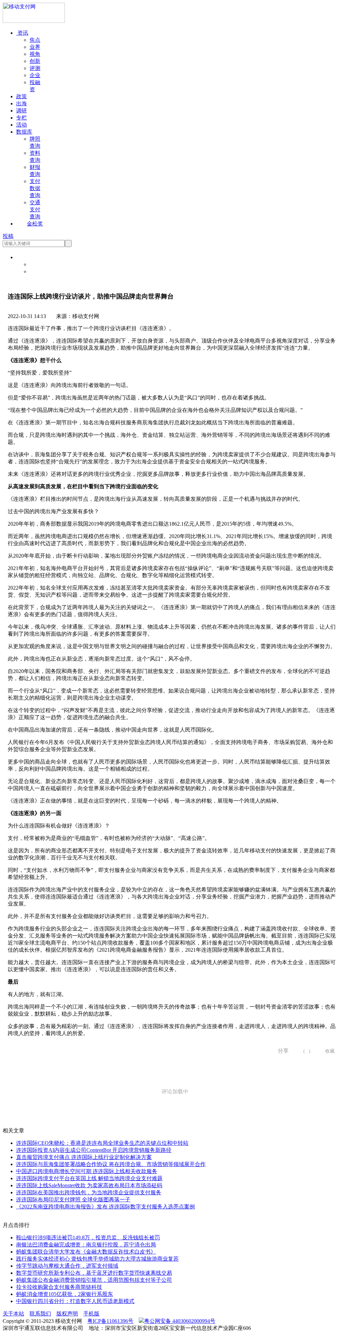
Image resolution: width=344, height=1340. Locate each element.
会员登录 (40, 264)
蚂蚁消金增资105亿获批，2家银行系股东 (64, 1294)
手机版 (91, 1313)
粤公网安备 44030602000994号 (179, 1321)
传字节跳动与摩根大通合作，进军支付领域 (67, 1266)
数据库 (24, 132)
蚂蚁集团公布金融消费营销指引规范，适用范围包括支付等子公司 (94, 1280)
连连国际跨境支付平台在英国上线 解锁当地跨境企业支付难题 (89, 1178)
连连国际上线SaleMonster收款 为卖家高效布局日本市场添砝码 (89, 1185)
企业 (35, 75)
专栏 (21, 117)
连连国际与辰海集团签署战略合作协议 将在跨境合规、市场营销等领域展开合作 (111, 1164)
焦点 (35, 40)
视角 (35, 54)
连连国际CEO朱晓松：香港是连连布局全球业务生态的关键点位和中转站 (102, 1143)
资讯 (22, 33)
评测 (35, 68)
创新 (35, 61)
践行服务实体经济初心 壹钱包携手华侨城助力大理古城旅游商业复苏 (97, 1259)
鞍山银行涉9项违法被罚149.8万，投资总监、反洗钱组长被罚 (88, 1237)
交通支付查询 (35, 209)
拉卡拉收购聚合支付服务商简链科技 (59, 1287)
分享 (281, 1051)
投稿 (8, 236)
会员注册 (40, 271)
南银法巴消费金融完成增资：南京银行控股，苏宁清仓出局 (86, 1244)
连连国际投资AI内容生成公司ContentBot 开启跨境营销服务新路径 (93, 1150)
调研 (21, 110)
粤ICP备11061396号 (110, 1321)
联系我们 (40, 1313)
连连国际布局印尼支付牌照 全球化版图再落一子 (73, 1199)
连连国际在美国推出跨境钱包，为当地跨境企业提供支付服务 (88, 1192)
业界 (35, 47)
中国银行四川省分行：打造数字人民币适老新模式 (75, 1301)
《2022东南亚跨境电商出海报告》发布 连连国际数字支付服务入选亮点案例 (105, 1206)
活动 (21, 125)
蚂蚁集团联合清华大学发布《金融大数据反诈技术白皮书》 (86, 1252)
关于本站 (13, 1313)
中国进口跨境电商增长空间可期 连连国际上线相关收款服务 (86, 1171)
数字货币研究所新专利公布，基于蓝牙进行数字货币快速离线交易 (94, 1273)
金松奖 (35, 223)
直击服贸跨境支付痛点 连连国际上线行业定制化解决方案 (84, 1157)
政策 (21, 96)
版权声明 (67, 1313)
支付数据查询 (35, 188)
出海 (21, 103)
